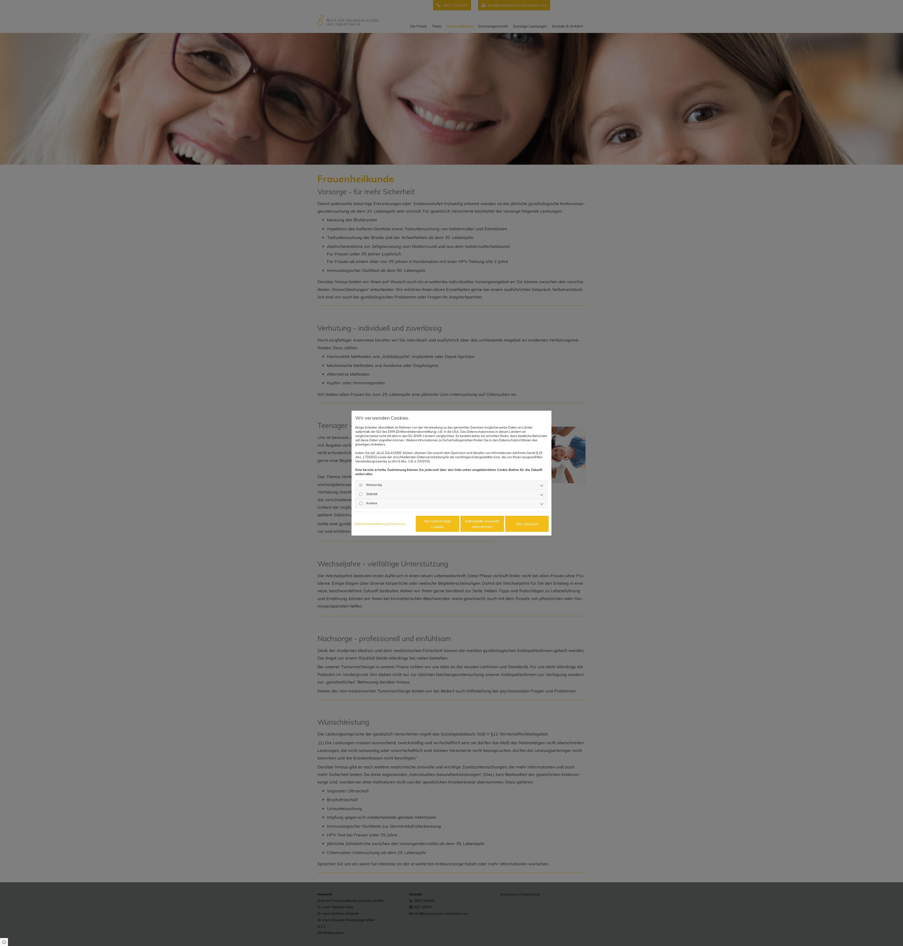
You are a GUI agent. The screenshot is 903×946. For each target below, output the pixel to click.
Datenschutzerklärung (370, 524)
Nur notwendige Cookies (437, 524)
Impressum (397, 524)
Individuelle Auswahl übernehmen (482, 524)
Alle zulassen (527, 523)
